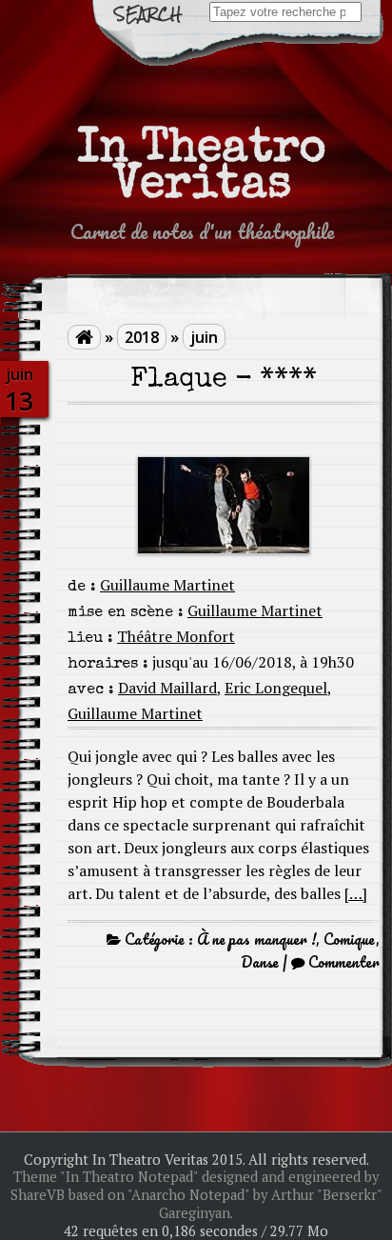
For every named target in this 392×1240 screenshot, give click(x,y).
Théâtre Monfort (176, 636)
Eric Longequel (276, 687)
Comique (349, 939)
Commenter (344, 962)
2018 (142, 337)
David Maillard (167, 687)
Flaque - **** (223, 380)
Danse (260, 962)
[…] (355, 893)
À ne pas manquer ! (256, 939)
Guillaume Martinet (167, 584)
